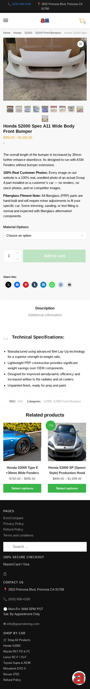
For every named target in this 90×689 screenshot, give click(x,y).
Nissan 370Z (11, 674)
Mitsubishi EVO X (14, 668)
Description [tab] (45, 308)
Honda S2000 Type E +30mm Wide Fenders (22, 470)
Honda (17, 32)
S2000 (28, 32)
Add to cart (54, 256)
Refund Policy (13, 529)
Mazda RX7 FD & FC (16, 651)
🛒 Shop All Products (16, 640)
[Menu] (6, 20)
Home (6, 32)
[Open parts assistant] (79, 678)
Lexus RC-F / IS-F (14, 657)
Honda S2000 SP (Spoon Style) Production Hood (67, 470)
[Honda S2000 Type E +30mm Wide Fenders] (22, 442)
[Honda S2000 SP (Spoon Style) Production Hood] (67, 442)
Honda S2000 (11, 645)
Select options (22, 488)
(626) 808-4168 (21, 4)
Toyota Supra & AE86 (17, 662)
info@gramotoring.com (23, 624)
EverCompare (13, 518)
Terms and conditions (18, 535)
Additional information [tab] (45, 315)
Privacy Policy (13, 524)
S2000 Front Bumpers (48, 32)
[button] (80, 44)
